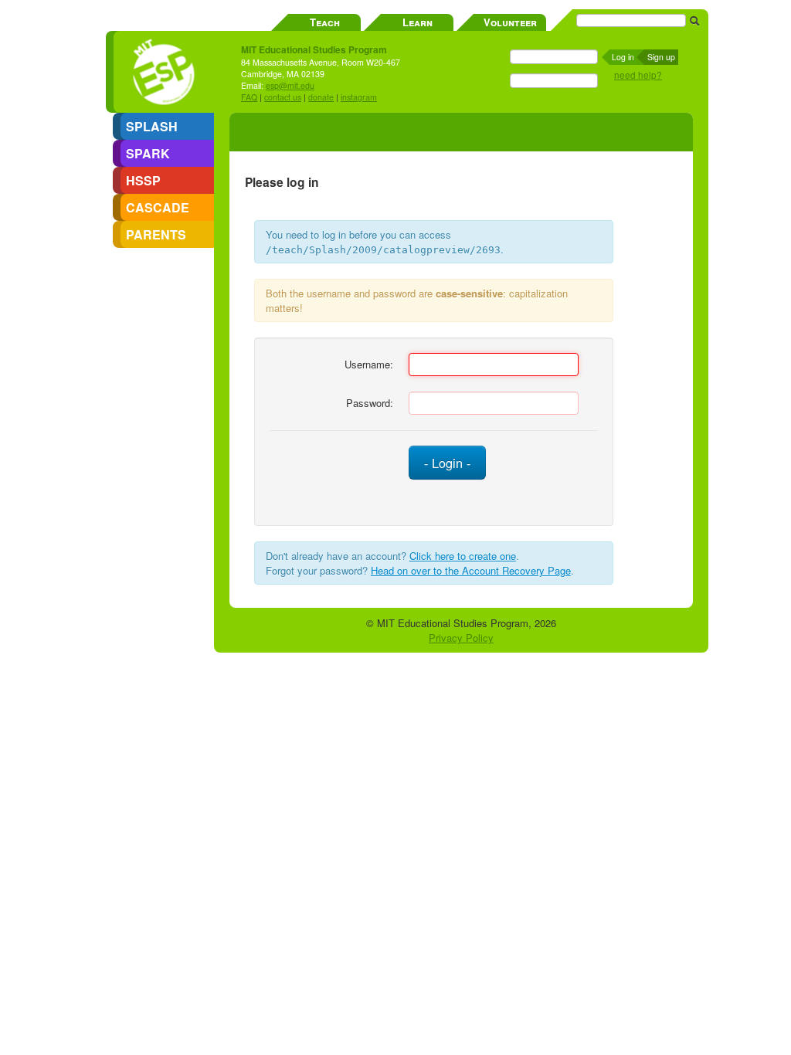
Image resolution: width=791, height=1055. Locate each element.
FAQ (249, 97)
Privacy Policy (461, 637)
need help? (638, 75)
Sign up (661, 57)
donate (321, 97)
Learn (417, 22)
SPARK (148, 153)
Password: (369, 402)
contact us (282, 97)
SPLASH (152, 126)
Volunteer (510, 22)
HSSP (143, 180)
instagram (359, 97)
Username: (369, 364)
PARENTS (156, 234)
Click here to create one (462, 555)
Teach (325, 22)
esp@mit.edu (290, 85)
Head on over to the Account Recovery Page (471, 570)
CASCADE (157, 207)
